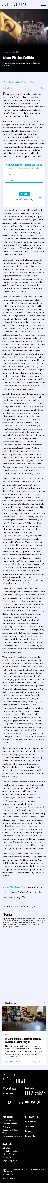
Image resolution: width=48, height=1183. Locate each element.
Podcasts (6, 1127)
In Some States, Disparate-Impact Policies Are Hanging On (23, 1040)
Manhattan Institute (10, 1151)
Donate (8, 914)
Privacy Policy (38, 198)
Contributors (30, 1121)
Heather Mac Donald (10, 52)
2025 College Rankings (12, 1136)
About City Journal (33, 1116)
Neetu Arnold (10, 1034)
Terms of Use (8, 1157)
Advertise (6, 1148)
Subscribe (29, 1126)
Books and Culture (10, 1130)
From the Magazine (10, 1124)
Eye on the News (13, 1061)
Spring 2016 (7, 88)
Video (4, 1133)
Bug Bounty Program (11, 1160)
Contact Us (30, 1136)
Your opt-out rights (8, 1178)
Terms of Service (23, 200)
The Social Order (29, 82)
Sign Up (24, 194)
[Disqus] (24, 964)
